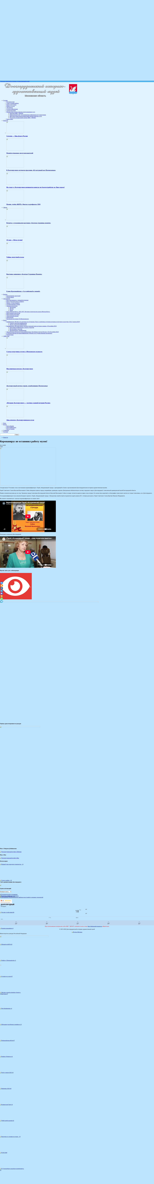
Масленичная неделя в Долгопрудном (19, 369)
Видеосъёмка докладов (16, 329)
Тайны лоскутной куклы (15, 257)
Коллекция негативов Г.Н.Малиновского (17, 319)
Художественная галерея (13, 304)
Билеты (5, 294)
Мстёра (12, 308)
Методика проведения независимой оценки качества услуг (26, 116)
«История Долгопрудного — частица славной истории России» (28, 403)
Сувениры (6, 430)
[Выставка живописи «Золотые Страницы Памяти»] (15, 271)
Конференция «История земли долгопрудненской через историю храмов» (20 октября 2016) (31, 326)
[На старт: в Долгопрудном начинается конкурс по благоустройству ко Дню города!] (15, 184)
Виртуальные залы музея (13, 313)
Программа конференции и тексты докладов (22, 327)
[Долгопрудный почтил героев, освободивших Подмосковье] (15, 382)
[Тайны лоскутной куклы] (15, 254)
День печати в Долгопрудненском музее (20, 420)
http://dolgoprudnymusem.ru (95, 926)
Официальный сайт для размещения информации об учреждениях (28, 114)
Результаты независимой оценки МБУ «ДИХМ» (23, 117)
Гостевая (5, 431)
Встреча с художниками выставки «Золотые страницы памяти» (28, 223)
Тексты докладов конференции (18, 324)
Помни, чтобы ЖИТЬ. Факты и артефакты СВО (23, 204)
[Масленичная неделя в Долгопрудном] (15, 365)
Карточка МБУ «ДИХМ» (16, 113)
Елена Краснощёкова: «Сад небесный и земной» (23, 291)
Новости (5, 120)
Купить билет (10, 297)
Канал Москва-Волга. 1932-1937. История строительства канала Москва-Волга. (28, 311)
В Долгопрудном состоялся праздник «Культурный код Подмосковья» (31, 170)
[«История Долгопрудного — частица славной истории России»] (15, 400)
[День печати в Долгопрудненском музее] (15, 417)
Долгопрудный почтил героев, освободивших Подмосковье (27, 386)
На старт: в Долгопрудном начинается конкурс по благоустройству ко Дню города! (35, 187)
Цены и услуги (10, 106)
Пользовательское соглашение (9, 894)
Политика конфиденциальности (10, 896)
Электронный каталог (12, 316)
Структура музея (11, 110)
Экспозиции (6, 298)
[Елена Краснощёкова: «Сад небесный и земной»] (15, 288)
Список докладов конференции (18, 323)
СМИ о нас (6, 336)
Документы (9, 107)
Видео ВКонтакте (11, 427)
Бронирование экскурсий (13, 295)
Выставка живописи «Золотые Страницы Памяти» (24, 274)
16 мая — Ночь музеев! (14, 240)
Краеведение (9, 334)
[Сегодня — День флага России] (15, 133)
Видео (5, 424)
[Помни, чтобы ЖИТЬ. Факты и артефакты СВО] (15, 201)
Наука (4, 320)
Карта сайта (9, 119)
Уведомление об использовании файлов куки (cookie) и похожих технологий (22, 897)
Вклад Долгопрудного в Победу (15, 301)
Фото (4, 423)
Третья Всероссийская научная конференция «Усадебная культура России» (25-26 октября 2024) (32, 332)
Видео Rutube (10, 426)
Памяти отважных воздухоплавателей (19, 153)
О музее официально (12, 109)
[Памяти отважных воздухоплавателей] (15, 150)
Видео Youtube (10, 429)
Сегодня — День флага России (17, 136)
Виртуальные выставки (12, 314)
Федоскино (13, 307)
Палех (11, 310)
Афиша (5, 207)
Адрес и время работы (12, 103)
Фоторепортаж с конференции (18, 330)
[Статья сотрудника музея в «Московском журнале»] (15, 348)
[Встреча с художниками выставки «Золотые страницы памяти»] (15, 219)
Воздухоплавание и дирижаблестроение (17, 300)
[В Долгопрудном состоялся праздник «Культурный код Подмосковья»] (15, 167)
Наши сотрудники (11, 104)
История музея (10, 102)
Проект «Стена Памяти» (13, 303)
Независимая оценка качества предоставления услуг (20, 112)
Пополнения (9, 317)
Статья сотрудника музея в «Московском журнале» (24, 351)
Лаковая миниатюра (11, 306)
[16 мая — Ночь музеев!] (15, 237)
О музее (5, 100)
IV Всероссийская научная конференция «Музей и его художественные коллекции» (29, 333)
